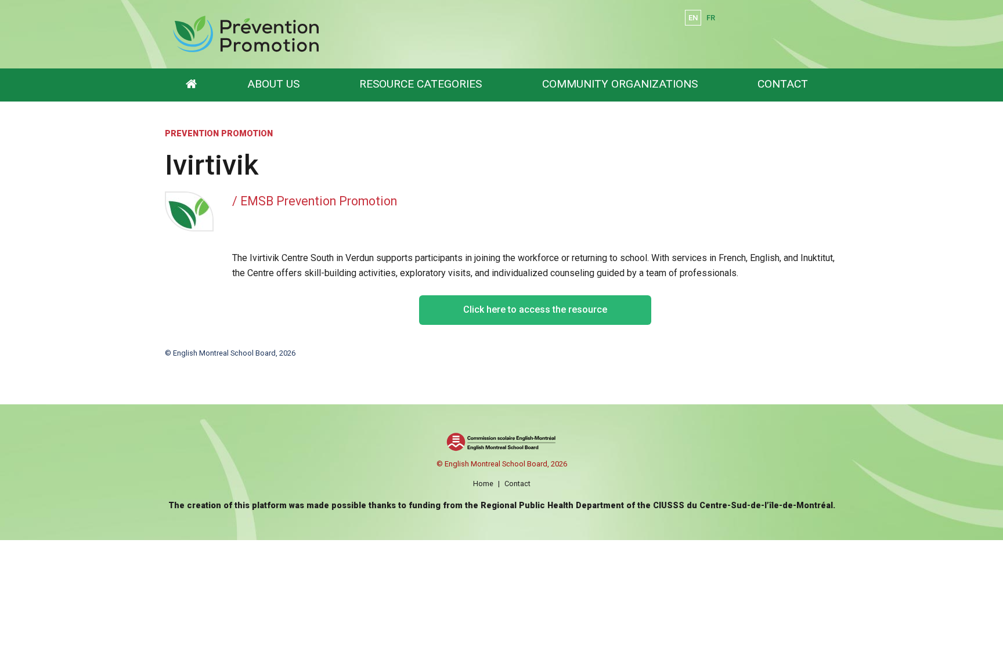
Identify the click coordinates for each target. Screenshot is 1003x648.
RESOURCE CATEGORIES (420, 83)
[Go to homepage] (191, 85)
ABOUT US (273, 83)
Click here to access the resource (535, 309)
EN (693, 17)
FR (710, 17)
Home (483, 483)
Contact (517, 483)
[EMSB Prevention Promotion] (363, 34)
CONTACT (782, 83)
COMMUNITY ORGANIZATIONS (620, 83)
